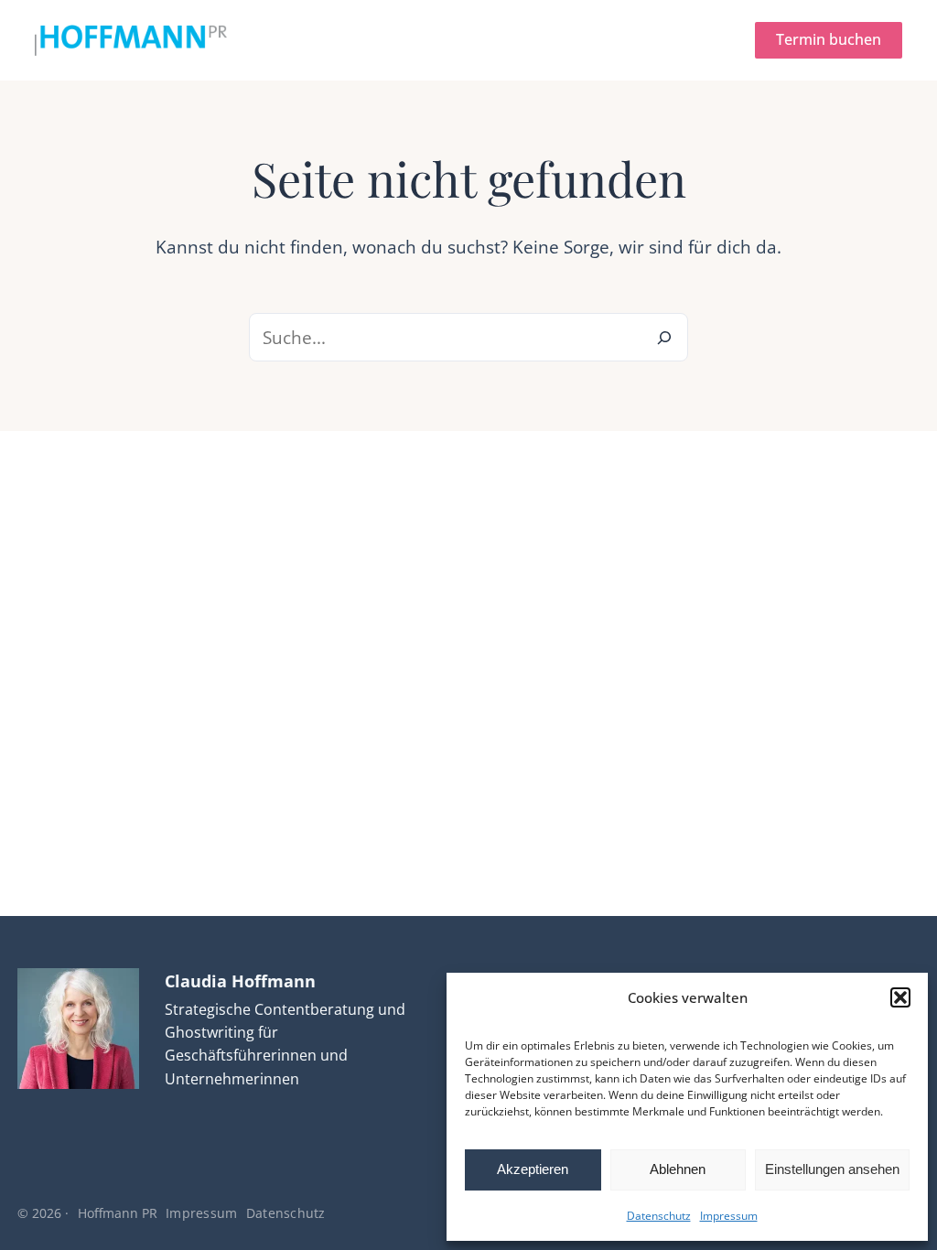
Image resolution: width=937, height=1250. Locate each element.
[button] (900, 997)
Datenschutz (659, 1215)
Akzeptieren (532, 1169)
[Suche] (664, 337)
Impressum (729, 1215)
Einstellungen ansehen (832, 1169)
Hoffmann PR (117, 1213)
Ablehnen (677, 1169)
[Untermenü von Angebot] (428, 41)
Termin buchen (828, 39)
